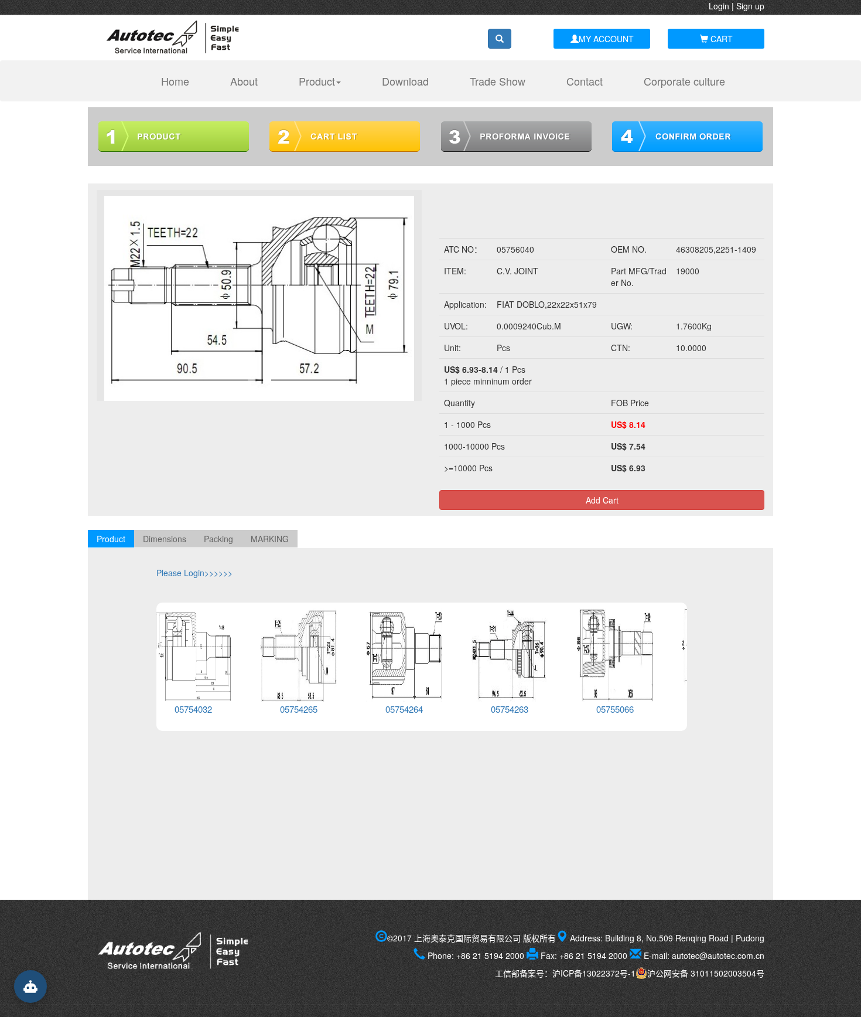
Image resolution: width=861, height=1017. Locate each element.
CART (720, 39)
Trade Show (497, 81)
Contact (584, 81)
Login (719, 6)
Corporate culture (684, 81)
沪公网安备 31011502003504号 (705, 973)
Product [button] (317, 81)
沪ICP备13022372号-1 (594, 973)
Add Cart (602, 500)
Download (405, 81)
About (244, 81)
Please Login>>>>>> (194, 573)
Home (181, 81)
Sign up (750, 6)
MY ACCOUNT (606, 39)
